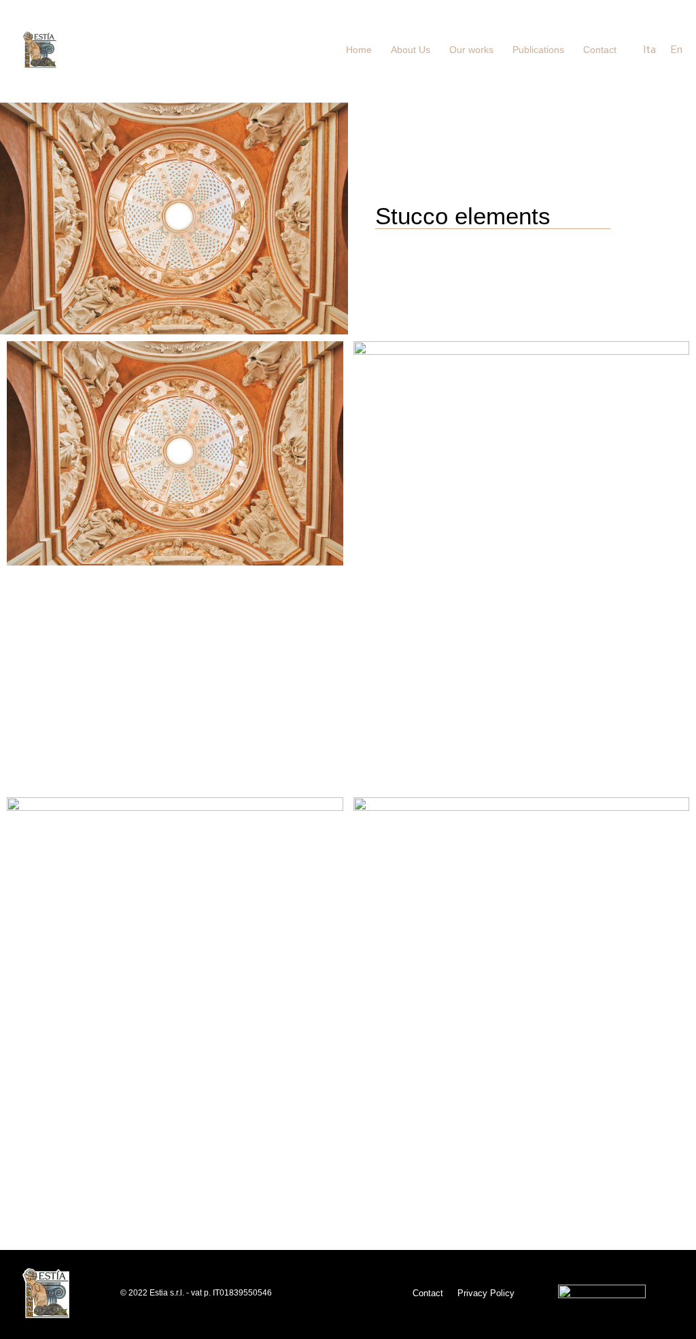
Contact (599, 49)
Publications (538, 49)
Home (359, 49)
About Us (410, 49)
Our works (471, 49)
